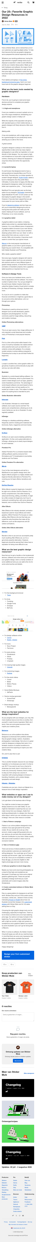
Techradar (21, 192)
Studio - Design (12, 640)
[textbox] (18, 503)
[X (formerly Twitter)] (16, 1216)
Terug (5, 7)
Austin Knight (23, 177)
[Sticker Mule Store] (13, 1216)
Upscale (9, 667)
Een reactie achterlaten (9, 1010)
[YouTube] (23, 1216)
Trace (9, 595)
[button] (18, 955)
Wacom (4, 243)
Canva (9, 638)
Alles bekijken (30, 974)
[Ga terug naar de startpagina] (15, 2)
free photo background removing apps (14, 81)
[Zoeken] (28, 2)
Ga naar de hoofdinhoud (1, 1)
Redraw (9, 673)
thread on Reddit (14, 900)
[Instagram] (19, 1216)
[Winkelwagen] (33, 2)
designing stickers (13, 205)
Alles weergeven (29, 1073)
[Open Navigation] (2, 2)
